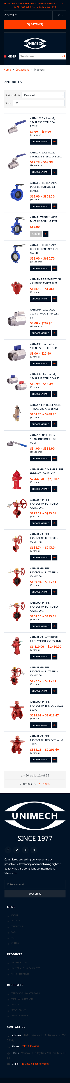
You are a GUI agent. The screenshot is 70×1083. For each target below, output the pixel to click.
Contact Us (16, 926)
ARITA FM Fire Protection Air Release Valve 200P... (45, 281)
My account (10, 15)
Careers (14, 943)
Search (14, 915)
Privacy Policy (18, 1010)
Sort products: (12, 95)
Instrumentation (19, 973)
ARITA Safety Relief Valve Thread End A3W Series (45, 406)
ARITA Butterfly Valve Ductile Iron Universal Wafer (44, 249)
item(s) (37, 24)
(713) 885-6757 (30, 1046)
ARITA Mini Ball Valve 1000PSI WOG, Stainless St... (44, 313)
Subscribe (35, 894)
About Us (15, 920)
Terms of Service (19, 1015)
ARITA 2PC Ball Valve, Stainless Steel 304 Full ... (46, 154)
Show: (8, 103)
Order (36, 234)
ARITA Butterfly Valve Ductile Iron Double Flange (43, 186)
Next (46, 784)
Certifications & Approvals (25, 993)
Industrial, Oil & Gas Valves (25, 968)
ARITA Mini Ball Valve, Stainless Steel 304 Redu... (46, 346)
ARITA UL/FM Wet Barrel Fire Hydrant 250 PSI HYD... (46, 639)
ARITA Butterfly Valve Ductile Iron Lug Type (43, 219)
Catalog (14, 1004)
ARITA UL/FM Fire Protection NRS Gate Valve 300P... (46, 705)
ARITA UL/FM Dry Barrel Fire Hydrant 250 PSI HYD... (46, 471)
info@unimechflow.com (35, 1063)
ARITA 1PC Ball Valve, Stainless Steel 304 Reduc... (42, 122)
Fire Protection (18, 962)
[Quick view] (54, 142)
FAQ (12, 937)
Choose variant (40, 141)
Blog (13, 931)
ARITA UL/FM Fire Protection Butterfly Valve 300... (44, 503)
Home (7, 69)
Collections (22, 69)
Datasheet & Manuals (22, 998)
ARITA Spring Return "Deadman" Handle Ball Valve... (44, 439)
